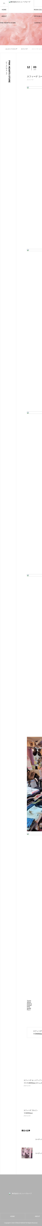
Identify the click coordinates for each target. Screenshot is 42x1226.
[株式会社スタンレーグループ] (21, 6)
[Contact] (40, 3)
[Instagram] (36, 3)
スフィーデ (30, 80)
